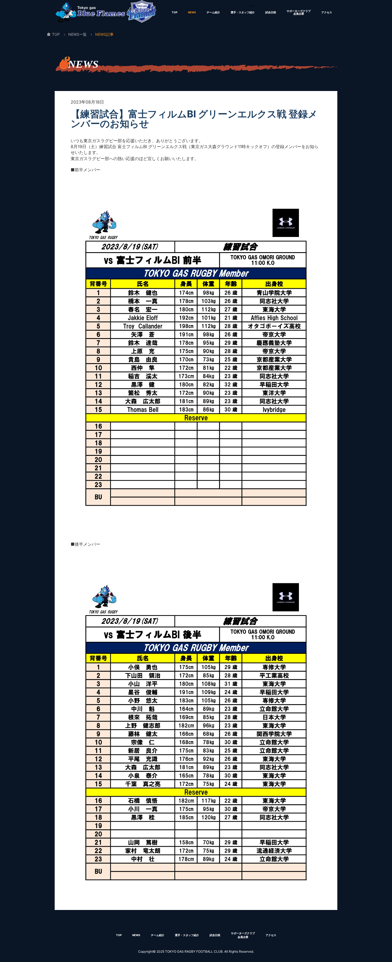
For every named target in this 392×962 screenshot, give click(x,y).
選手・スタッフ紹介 (243, 12)
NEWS (192, 12)
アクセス (326, 12)
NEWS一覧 (77, 34)
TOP (174, 12)
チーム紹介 (213, 12)
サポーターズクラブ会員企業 (299, 12)
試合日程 (270, 12)
